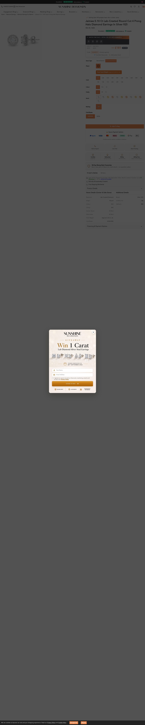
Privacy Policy (65, 379)
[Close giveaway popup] (93, 332)
